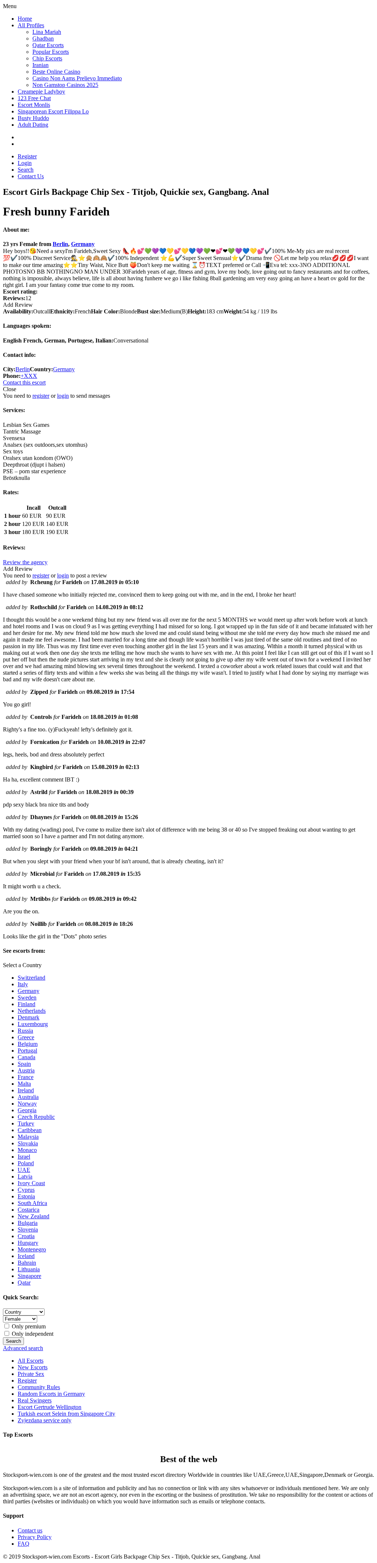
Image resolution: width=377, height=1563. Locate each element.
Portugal (27, 1050)
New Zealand (33, 1216)
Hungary (28, 1243)
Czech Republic (36, 1117)
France (26, 1077)
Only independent (31, 1334)
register (40, 396)
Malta (24, 1084)
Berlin (60, 244)
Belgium (28, 1044)
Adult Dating (33, 125)
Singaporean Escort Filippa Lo (53, 111)
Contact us (30, 1530)
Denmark (28, 1017)
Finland (26, 1004)
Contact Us (31, 176)
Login (25, 163)
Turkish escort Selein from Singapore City (66, 1414)
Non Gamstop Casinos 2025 (65, 85)
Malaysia (28, 1137)
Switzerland (31, 977)
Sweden (27, 997)
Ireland (26, 1090)
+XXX (29, 376)
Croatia (26, 1236)
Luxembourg (33, 1024)
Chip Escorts (47, 58)
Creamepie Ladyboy (41, 91)
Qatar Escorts (48, 45)
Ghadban (43, 38)
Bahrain (27, 1263)
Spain (24, 1064)
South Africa (32, 1203)
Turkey (26, 1123)
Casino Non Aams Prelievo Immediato (77, 78)
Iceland (26, 1256)
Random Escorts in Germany (51, 1394)
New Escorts (32, 1367)
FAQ (23, 1544)
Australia (28, 1097)
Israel (24, 1156)
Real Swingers (35, 1400)
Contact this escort (24, 382)
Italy (23, 984)
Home (25, 18)
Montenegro (32, 1249)
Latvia (25, 1176)
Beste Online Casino (56, 72)
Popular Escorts (50, 52)
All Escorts (30, 1360)
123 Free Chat (34, 98)
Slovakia (28, 1143)
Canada (26, 1057)
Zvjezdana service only (44, 1420)
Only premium (28, 1326)
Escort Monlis (34, 105)
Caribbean (30, 1130)
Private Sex (31, 1374)
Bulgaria (28, 1223)
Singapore (29, 1276)
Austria (26, 1070)
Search (26, 169)
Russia (25, 1031)
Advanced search (23, 1348)
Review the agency (25, 562)
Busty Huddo (33, 118)
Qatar (24, 1282)
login (63, 396)
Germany (83, 244)
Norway (27, 1103)
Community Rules (39, 1387)
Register (27, 156)
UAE (24, 1170)
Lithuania (29, 1269)
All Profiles (31, 25)
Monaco (27, 1150)
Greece (26, 1037)
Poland (26, 1163)
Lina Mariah (46, 32)
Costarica (28, 1210)
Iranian (40, 65)
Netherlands (32, 1011)
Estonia (26, 1196)
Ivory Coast (31, 1183)
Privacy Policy (35, 1537)
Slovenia (28, 1229)
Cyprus (26, 1190)
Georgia (27, 1110)
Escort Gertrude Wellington (49, 1407)
